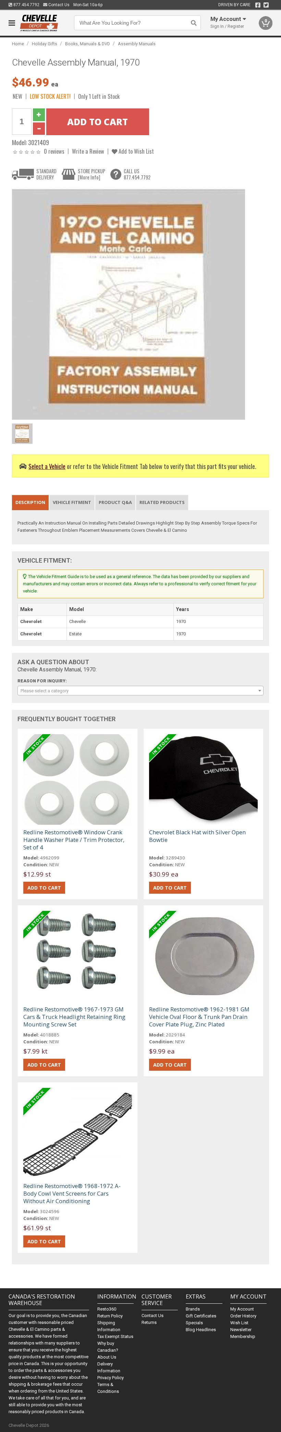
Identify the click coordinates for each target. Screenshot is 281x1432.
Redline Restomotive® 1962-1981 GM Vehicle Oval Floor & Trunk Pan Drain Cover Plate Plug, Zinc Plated (199, 1016)
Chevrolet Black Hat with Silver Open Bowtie (197, 836)
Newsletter (241, 1329)
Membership (242, 1336)
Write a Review (88, 151)
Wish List (239, 1322)
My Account (242, 1309)
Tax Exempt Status (115, 1336)
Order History (243, 1315)
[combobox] (140, 690)
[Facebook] (257, 5)
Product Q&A (115, 502)
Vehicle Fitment (72, 502)
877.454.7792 (25, 4)
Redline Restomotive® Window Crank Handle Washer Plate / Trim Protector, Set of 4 (73, 839)
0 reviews (54, 151)
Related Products (162, 502)
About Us (106, 1357)
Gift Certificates (201, 1315)
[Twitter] (266, 5)
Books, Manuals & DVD (87, 43)
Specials (194, 1322)
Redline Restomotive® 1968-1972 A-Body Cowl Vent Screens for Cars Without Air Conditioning (72, 1193)
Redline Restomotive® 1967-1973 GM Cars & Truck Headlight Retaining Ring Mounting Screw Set (74, 1016)
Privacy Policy (110, 1377)
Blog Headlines (201, 1329)
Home (18, 43)
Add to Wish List (135, 151)
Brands (193, 1309)
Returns (149, 1322)
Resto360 (106, 1309)
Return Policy (110, 1315)
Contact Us (58, 4)
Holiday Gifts (44, 43)
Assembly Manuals (137, 43)
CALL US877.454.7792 (137, 174)
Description (30, 502)
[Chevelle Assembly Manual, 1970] (128, 303)
